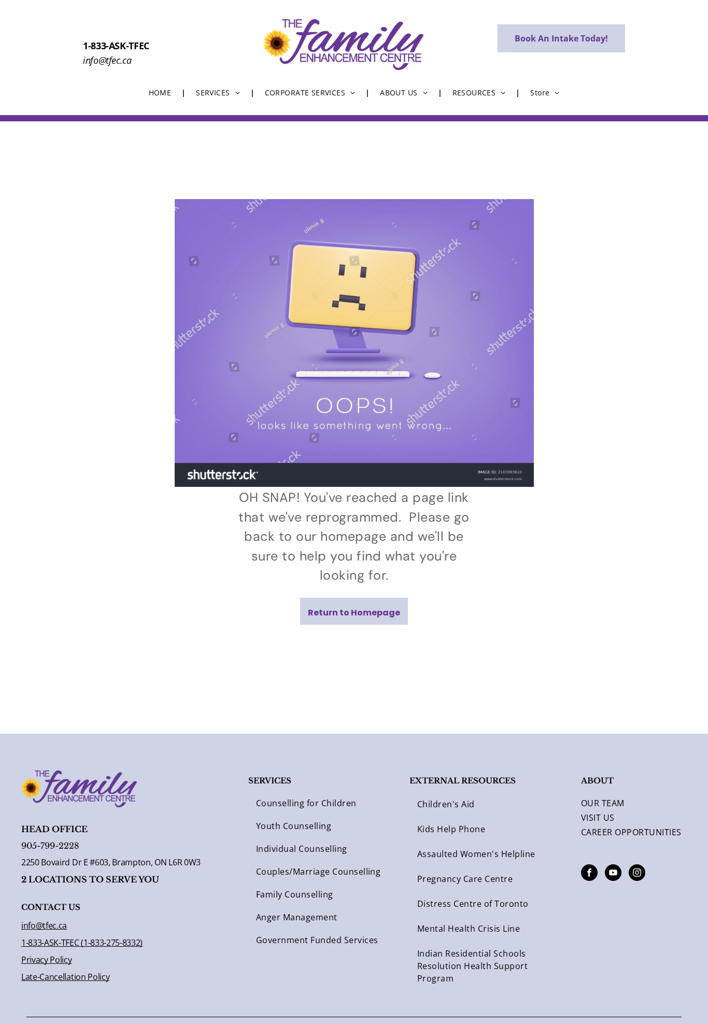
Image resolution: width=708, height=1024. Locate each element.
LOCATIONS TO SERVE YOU (94, 879)
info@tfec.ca (44, 925)
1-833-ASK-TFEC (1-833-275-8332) (82, 942)
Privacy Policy (46, 959)
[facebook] (589, 873)
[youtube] (613, 873)
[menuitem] (162, 93)
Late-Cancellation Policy (65, 977)
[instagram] (637, 873)
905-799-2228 (50, 845)
